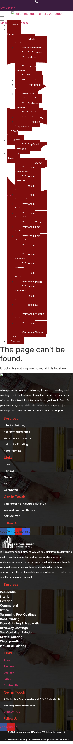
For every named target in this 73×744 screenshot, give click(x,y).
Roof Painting (9, 619)
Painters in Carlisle (25, 206)
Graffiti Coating (11, 637)
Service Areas (13, 156)
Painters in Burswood (25, 197)
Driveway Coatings (14, 628)
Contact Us (11, 685)
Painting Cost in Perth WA (27, 147)
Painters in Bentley (25, 188)
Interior (5, 596)
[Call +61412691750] (36, 2)
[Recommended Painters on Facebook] (35, 191)
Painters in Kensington (25, 247)
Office (4, 610)
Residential (8, 592)
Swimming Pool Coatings (28, 87)
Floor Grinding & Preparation (27, 124)
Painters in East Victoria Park (27, 238)
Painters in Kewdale (25, 256)
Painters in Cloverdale (25, 215)
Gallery (9, 672)
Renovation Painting (25, 59)
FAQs (7, 679)
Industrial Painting (13, 646)
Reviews (9, 666)
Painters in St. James (26, 307)
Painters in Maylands (25, 275)
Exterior (6, 601)
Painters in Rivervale (25, 298)
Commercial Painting (25, 68)
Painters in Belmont (25, 178)
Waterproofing (11, 641)
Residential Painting (25, 41)
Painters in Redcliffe (25, 288)
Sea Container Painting (27, 105)
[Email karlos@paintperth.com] (36, 16)
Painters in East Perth (27, 229)
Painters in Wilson (32, 332)
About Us (12, 133)
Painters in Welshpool (25, 325)
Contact (15, 341)
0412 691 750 (8, 8)
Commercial (9, 605)
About (8, 660)
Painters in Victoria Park (29, 316)
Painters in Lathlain (25, 265)
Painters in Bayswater (25, 169)
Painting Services (14, 32)
